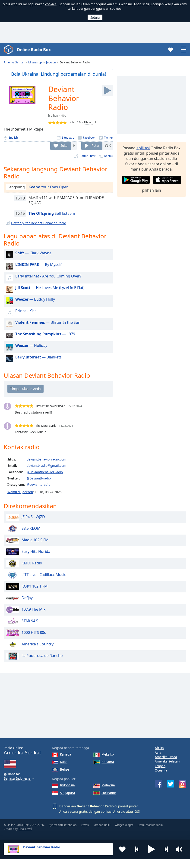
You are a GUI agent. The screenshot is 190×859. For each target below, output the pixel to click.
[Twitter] (106, 138)
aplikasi (143, 147)
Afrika (159, 748)
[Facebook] (86, 138)
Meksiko (107, 754)
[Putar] (107, 90)
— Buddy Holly (35, 299)
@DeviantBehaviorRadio (45, 472)
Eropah (160, 766)
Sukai (64, 145)
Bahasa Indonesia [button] (17, 779)
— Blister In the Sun (47, 322)
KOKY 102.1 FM (35, 586)
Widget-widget (124, 825)
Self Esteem (51, 213)
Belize (64, 769)
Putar (96, 145)
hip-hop (53, 116)
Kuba (63, 761)
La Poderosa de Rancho (42, 655)
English (13, 138)
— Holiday (31, 345)
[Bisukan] (180, 849)
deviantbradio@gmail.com (46, 465)
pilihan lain (151, 190)
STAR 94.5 (30, 620)
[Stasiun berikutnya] (166, 849)
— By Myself (38, 264)
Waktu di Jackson (20, 492)
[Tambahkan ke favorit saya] (122, 849)
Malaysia (108, 785)
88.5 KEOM (31, 528)
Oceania (161, 770)
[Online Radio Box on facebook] (158, 783)
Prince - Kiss (25, 310)
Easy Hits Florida (36, 551)
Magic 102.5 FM (35, 539)
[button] (151, 849)
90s (63, 116)
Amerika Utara (166, 757)
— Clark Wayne (33, 252)
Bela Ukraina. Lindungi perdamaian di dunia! (58, 74)
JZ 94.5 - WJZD (33, 516)
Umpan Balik (102, 825)
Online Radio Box (34, 49)
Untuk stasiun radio (150, 825)
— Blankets (38, 357)
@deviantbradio (38, 484)
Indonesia (67, 785)
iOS (136, 811)
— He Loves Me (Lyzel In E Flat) (50, 287)
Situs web (68, 138)
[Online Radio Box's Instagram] (182, 784)
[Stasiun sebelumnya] (136, 849)
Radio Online (22, 751)
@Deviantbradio (39, 478)
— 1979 (45, 333)
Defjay (27, 597)
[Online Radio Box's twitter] (170, 783)
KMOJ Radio (32, 563)
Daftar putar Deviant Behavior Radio (38, 223)
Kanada (65, 754)
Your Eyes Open (48, 187)
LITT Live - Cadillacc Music (44, 574)
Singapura (67, 793)
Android (119, 811)
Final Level (25, 829)
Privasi (85, 825)
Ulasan (88, 122)
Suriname (108, 793)
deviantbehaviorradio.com (46, 459)
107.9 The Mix (33, 609)
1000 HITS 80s (34, 632)
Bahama (107, 761)
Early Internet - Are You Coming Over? (48, 276)
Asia (158, 752)
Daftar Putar (87, 156)
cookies (51, 4)
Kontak (108, 156)
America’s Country (38, 644)
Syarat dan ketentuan (62, 825)
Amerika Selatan (167, 761)
